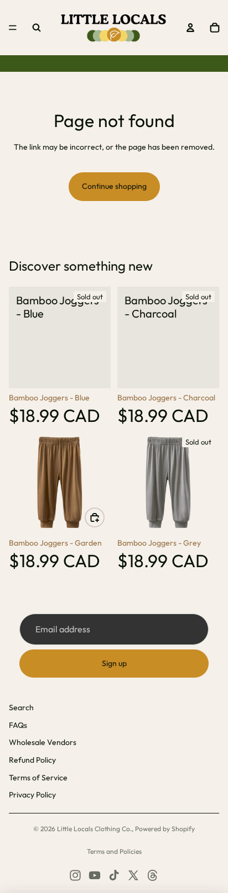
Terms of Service (38, 778)
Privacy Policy (32, 795)
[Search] (36, 27)
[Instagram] (75, 875)
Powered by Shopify (165, 829)
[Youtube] (94, 875)
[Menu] (12, 27)
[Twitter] (133, 875)
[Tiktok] (114, 875)
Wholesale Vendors (42, 742)
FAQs (18, 725)
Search (21, 707)
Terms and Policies (114, 851)
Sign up (114, 663)
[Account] (190, 27)
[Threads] (152, 875)
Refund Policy (32, 760)
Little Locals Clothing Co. (94, 829)
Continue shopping (114, 186)
